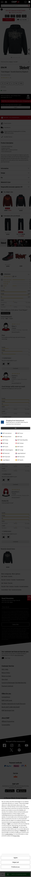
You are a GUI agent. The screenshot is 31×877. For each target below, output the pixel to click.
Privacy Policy (16, 835)
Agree (16, 858)
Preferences (15, 867)
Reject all (15, 862)
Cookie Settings (9, 834)
